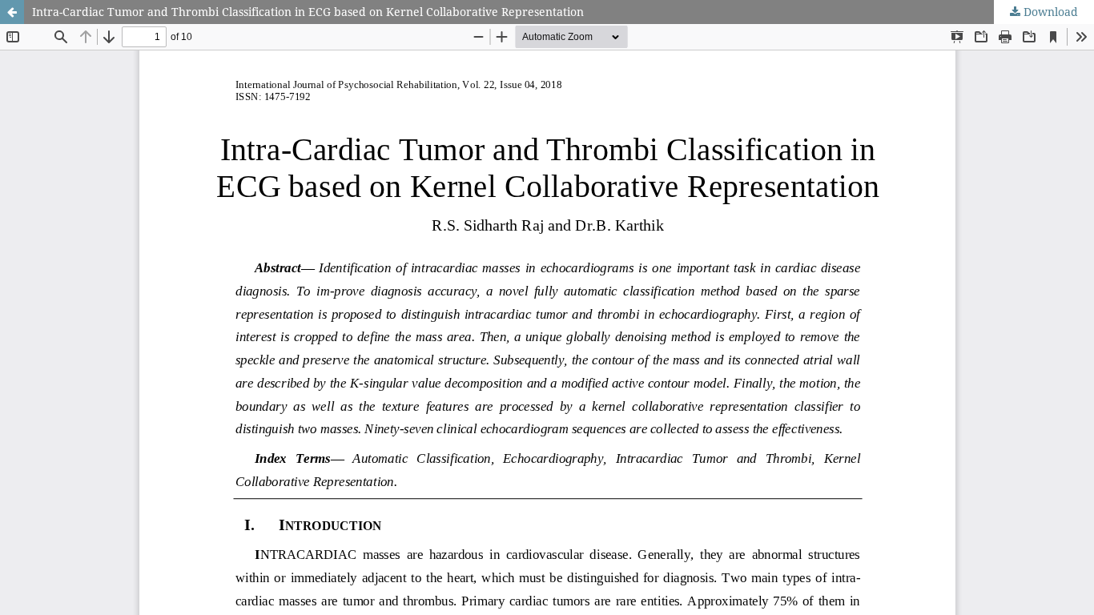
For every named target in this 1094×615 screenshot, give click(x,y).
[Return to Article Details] (12, 12)
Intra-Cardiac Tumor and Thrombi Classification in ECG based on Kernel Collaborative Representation (308, 11)
